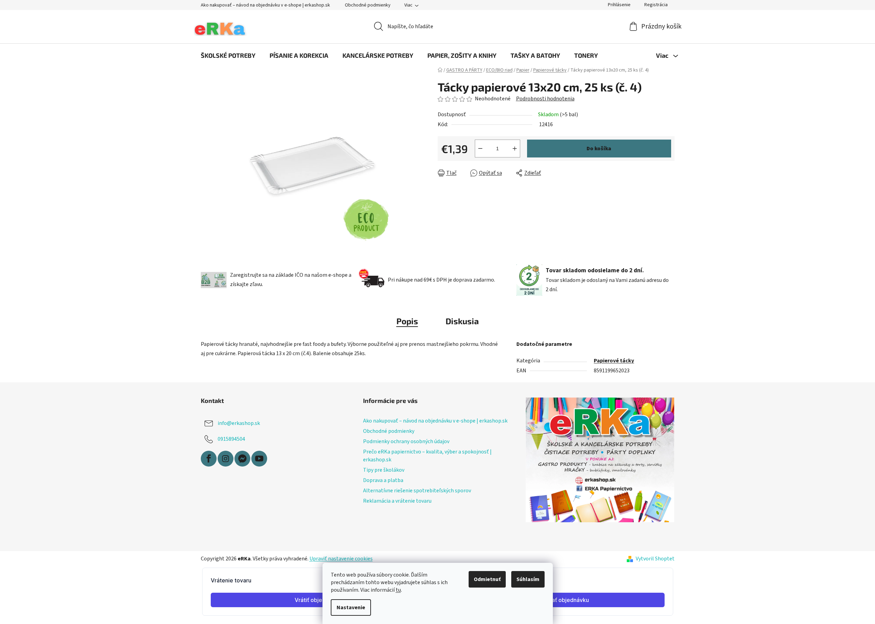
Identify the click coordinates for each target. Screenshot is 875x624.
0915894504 (231, 439)
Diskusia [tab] (462, 321)
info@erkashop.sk (239, 423)
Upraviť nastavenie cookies (341, 558)
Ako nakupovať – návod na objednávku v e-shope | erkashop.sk (265, 5)
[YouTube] (259, 459)
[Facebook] (209, 459)
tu (398, 590)
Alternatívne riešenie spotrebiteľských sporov (417, 490)
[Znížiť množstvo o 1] (480, 148)
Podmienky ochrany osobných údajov (406, 441)
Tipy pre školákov (383, 470)
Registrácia (656, 4)
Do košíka (599, 148)
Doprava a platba (383, 480)
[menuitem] (228, 55)
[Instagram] (225, 459)
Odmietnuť (487, 579)
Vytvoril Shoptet (655, 558)
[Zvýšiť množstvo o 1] (515, 148)
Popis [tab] (407, 321)
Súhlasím (527, 579)
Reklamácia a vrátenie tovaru (397, 501)
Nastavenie (351, 607)
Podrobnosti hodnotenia (545, 98)
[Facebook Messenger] (242, 459)
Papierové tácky (614, 360)
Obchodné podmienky (368, 5)
